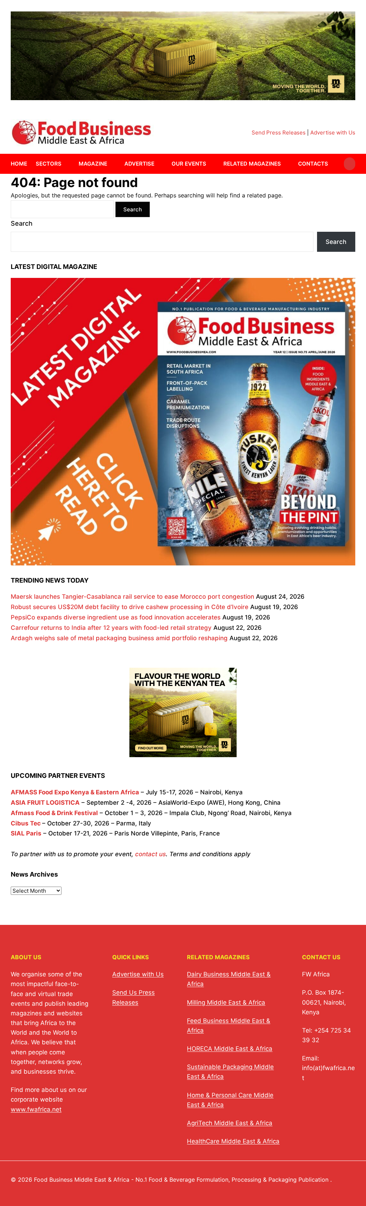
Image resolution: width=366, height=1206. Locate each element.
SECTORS (48, 163)
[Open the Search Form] (349, 163)
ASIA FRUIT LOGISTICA (45, 802)
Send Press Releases (279, 132)
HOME (19, 163)
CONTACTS (313, 163)
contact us (150, 854)
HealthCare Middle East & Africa (233, 1141)
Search (22, 223)
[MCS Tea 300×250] (183, 752)
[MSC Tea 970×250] (183, 95)
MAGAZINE (93, 163)
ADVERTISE (139, 163)
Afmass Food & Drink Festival (54, 813)
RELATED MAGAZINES (252, 163)
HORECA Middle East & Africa (229, 1048)
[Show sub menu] (65, 164)
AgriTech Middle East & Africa (229, 1123)
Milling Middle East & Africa (226, 1002)
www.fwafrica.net (36, 1109)
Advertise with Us (332, 132)
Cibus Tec (26, 823)
